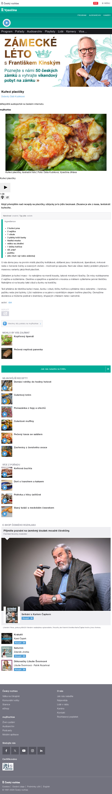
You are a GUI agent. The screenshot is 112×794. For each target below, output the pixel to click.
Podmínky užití (34, 787)
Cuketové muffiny (24, 421)
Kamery (107, 15)
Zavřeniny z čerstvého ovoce (30, 447)
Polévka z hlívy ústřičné (27, 494)
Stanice (6, 704)
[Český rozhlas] (10, 3)
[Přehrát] (5, 187)
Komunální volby (10, 700)
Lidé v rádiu (63, 704)
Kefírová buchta (23, 468)
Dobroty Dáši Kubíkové (13, 96)
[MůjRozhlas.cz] (5, 110)
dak (10, 302)
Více (83, 31)
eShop (5, 708)
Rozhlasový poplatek (67, 716)
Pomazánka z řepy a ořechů (30, 408)
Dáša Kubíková (51, 172)
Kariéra (60, 708)
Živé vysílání (8, 722)
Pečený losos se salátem (28, 434)
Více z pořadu (11, 464)
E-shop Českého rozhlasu (19, 525)
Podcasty (7, 730)
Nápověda (62, 700)
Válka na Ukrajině (11, 696)
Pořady (19, 31)
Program (82, 15)
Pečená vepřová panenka (28, 349)
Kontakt (61, 712)
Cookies (6, 787)
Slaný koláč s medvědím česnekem (34, 507)
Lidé (61, 31)
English (46, 787)
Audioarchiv (95, 15)
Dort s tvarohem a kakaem (29, 481)
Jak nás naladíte (65, 696)
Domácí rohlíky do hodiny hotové (32, 381)
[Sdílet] (7, 198)
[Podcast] (2, 198)
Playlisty (50, 31)
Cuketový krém (22, 395)
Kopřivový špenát (24, 336)
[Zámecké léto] (56, 60)
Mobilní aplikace (10, 734)
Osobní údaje (18, 787)
